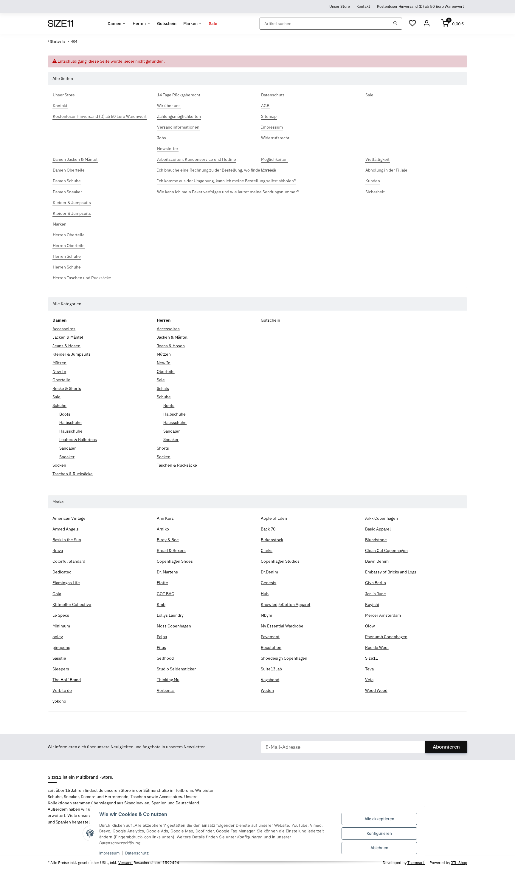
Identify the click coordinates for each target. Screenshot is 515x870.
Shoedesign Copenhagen (284, 658)
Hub (265, 593)
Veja (369, 679)
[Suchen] (395, 24)
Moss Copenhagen (174, 626)
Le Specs (60, 615)
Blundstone (376, 539)
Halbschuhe (70, 422)
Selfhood (165, 658)
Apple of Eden (274, 518)
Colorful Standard (68, 561)
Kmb (161, 604)
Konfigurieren (379, 833)
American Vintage (69, 518)
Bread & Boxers (171, 550)
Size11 (371, 658)
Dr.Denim (269, 572)
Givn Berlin (375, 582)
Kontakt (363, 6)
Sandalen (68, 448)
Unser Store (339, 6)
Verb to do (62, 690)
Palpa (162, 636)
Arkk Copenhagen (381, 518)
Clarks (266, 550)
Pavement (270, 636)
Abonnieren (446, 746)
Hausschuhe (71, 431)
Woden (267, 690)
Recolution (271, 647)
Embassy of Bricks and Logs (390, 572)
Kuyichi (372, 604)
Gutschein (270, 320)
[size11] (60, 23)
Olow (370, 626)
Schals (163, 388)
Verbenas (166, 690)
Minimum (61, 626)
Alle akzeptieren (379, 818)
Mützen (59, 362)
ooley (57, 636)
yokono (59, 701)
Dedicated (62, 572)
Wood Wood (376, 690)
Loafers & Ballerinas (78, 439)
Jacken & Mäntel (67, 337)
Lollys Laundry (170, 615)
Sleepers (60, 669)
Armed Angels (65, 529)
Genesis (268, 582)
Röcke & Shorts (66, 388)
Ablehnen (379, 847)
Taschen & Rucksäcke (72, 473)
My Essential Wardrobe (282, 626)
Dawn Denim (377, 561)
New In (59, 371)
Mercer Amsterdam (383, 615)
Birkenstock (272, 539)
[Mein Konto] (426, 23)
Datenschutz (137, 853)
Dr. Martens (167, 572)
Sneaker (67, 456)
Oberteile (61, 379)
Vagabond (270, 679)
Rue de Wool (377, 647)
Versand (125, 862)
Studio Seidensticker (176, 669)
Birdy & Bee (168, 539)
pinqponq (61, 647)
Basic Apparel (378, 529)
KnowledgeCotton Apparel (285, 604)
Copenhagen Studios (280, 561)
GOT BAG (165, 593)
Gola (56, 593)
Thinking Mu (168, 679)
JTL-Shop (459, 862)
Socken (59, 465)
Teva (369, 669)
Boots (64, 414)
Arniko (163, 529)
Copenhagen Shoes (175, 561)
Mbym (266, 615)
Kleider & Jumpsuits (71, 354)
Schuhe (59, 405)
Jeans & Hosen (66, 345)
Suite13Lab (271, 669)
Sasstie (59, 658)
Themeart (416, 862)
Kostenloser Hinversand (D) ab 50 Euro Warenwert (420, 6)
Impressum (109, 853)
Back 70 (268, 529)
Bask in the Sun (66, 539)
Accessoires (63, 328)
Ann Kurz (165, 518)
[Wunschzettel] (412, 23)
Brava (57, 550)
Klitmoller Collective (71, 604)
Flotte (162, 582)
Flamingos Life (66, 582)
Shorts (163, 448)
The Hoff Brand (66, 679)
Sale (56, 396)
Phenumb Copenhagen (386, 636)
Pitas (161, 647)
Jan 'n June (375, 593)
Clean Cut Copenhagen (386, 550)
